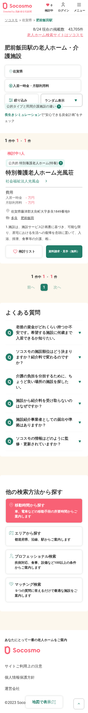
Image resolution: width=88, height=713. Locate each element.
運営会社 (12, 688)
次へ (57, 287)
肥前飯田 (27, 218)
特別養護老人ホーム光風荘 (40, 172)
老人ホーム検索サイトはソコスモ (55, 35)
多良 (14, 218)
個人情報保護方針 (20, 677)
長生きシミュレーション (23, 115)
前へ (31, 287)
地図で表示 (41, 702)
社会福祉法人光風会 (22, 181)
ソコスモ (11, 20)
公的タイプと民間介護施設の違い (31, 106)
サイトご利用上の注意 (23, 666)
